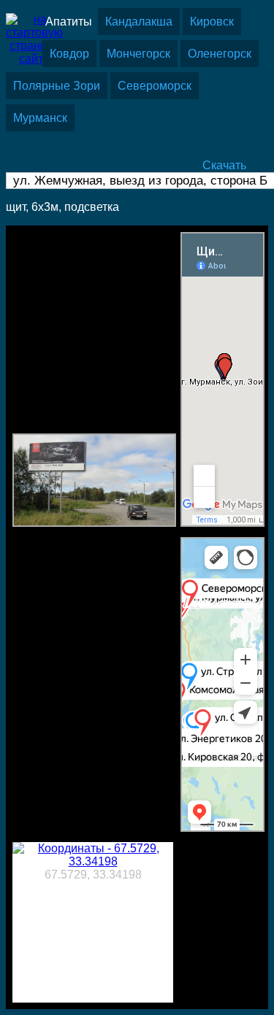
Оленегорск (219, 53)
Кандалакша (138, 21)
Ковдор (69, 53)
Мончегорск (138, 53)
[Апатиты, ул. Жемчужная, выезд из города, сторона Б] (94, 523)
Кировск (212, 21)
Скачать (224, 165)
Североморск (154, 86)
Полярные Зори (56, 86)
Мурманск (40, 118)
